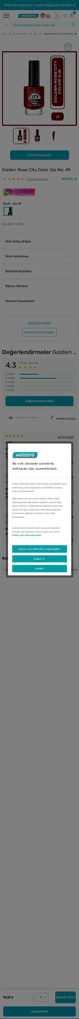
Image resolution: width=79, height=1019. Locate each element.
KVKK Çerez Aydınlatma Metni (26, 535)
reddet (39, 568)
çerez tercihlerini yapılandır (39, 548)
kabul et (39, 558)
